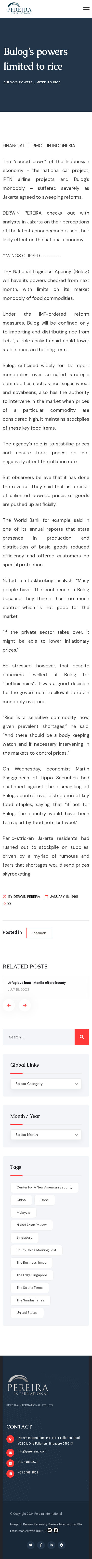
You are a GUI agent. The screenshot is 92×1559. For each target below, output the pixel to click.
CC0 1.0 (41, 1531)
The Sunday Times (30, 1300)
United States (27, 1313)
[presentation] (9, 1005)
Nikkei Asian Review (32, 1225)
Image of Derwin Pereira (27, 1524)
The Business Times (31, 1262)
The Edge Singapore (32, 1275)
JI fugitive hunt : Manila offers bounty (37, 983)
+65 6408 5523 (28, 1462)
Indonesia (40, 933)
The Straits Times (30, 1288)
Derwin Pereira (26, 896)
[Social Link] (31, 1545)
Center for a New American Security (44, 1187)
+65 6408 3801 (28, 1472)
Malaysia (23, 1212)
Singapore (24, 1237)
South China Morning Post (36, 1250)
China (21, 1200)
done (45, 1200)
